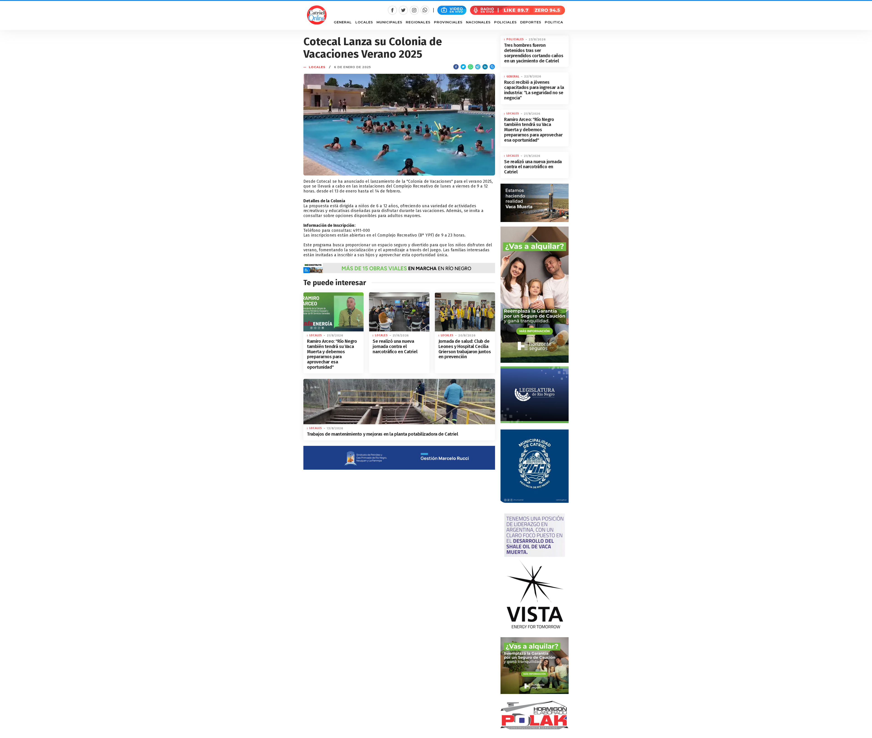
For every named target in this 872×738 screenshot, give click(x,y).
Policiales (505, 22)
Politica (554, 22)
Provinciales (448, 22)
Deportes (530, 22)
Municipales (389, 22)
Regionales (418, 22)
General (343, 22)
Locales (364, 22)
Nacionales (478, 22)
